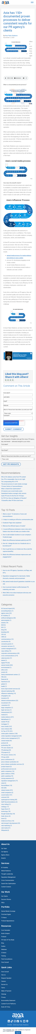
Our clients (4, 896)
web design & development (10, 823)
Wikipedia (5, 830)
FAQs (2, 902)
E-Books (3, 952)
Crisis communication (7, 880)
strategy (5, 806)
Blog (2, 943)
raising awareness (7, 778)
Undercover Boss (7, 821)
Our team (4, 848)
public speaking (7, 776)
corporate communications (10, 653)
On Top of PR (6, 731)
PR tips (5, 757)
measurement (6, 712)
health (4, 686)
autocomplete (6, 620)
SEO (3, 788)
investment (5, 703)
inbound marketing (8, 691)
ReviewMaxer (6, 785)
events (4, 672)
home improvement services (10, 689)
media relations (7, 717)
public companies (7, 771)
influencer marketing (8, 693)
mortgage (5, 724)
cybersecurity (6, 658)
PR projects (5, 752)
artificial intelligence (8, 618)
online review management (10, 738)
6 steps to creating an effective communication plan (18, 519)
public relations (7, 773)
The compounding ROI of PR (9, 481)
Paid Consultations (6, 959)
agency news (6, 613)
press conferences (7, 759)
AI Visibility (5, 615)
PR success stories (8, 755)
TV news (4, 917)
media (4, 714)
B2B (3, 625)
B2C (3, 627)
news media (6, 726)
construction (5, 641)
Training (3, 956)
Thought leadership (7, 874)
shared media (7, 790)
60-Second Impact (8, 608)
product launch (6, 766)
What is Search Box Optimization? (11, 488)
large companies (7, 707)
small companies (7, 792)
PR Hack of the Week (7, 940)
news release (6, 729)
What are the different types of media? (14, 526)
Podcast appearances (7, 921)
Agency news (5, 855)
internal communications (9, 700)
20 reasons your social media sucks (11, 491)
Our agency (4, 851)
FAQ (3, 677)
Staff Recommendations (9, 802)
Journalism (5, 705)
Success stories (6, 899)
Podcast (3, 936)
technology (5, 811)
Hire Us (3, 975)
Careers (3, 981)
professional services (8, 769)
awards (4, 622)
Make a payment (6, 991)
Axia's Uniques (5, 933)
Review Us (4, 984)
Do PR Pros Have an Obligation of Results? (14, 498)
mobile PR (5, 722)
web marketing (6, 825)
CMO (3, 637)
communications (7, 639)
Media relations (6, 871)
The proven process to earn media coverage (14, 484)
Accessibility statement (8, 1000)
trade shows (5, 816)
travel (3, 818)
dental (4, 660)
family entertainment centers (10, 674)
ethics (4, 670)
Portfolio (5, 907)
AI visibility (4, 867)
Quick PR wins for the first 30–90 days (12, 496)
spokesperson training (9, 799)
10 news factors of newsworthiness (11, 486)
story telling (6, 804)
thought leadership (8, 814)
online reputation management (11, 736)
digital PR (5, 663)
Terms (3, 987)
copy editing (6, 651)
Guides (3, 946)
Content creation (6, 887)
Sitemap (3, 994)
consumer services (7, 646)
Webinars (4, 949)
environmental (6, 667)
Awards (3, 858)
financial (4, 679)
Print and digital (6, 914)
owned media (6, 740)
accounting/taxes (7, 611)
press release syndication (9, 762)
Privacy (3, 997)
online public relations (9, 733)
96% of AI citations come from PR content (13, 477)
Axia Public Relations (11, 35)
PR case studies (7, 748)
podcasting (5, 745)
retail (3, 783)
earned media (7, 665)
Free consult (5, 971)
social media (6, 795)
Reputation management (8, 877)
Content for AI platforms (8, 1004)
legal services (6, 710)
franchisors (5, 681)
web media (5, 828)
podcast (4, 743)
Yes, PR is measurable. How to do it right (13, 479)
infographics (5, 696)
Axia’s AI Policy (5, 1007)
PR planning (6, 750)
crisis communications (9, 655)
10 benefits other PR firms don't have (12, 500)
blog (4, 630)
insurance (5, 698)
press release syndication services (12, 764)
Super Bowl (5, 809)
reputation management (9, 781)
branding (5, 632)
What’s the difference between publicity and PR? (17, 540)
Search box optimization (8, 883)
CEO (3, 634)
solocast (5, 797)
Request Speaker (6, 978)
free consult (5, 962)
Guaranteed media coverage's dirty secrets (13, 493)
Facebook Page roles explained (12, 523)
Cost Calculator (5, 930)
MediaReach (5, 719)
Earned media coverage (8, 911)
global (4, 684)
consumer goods (7, 644)
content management (8, 648)
